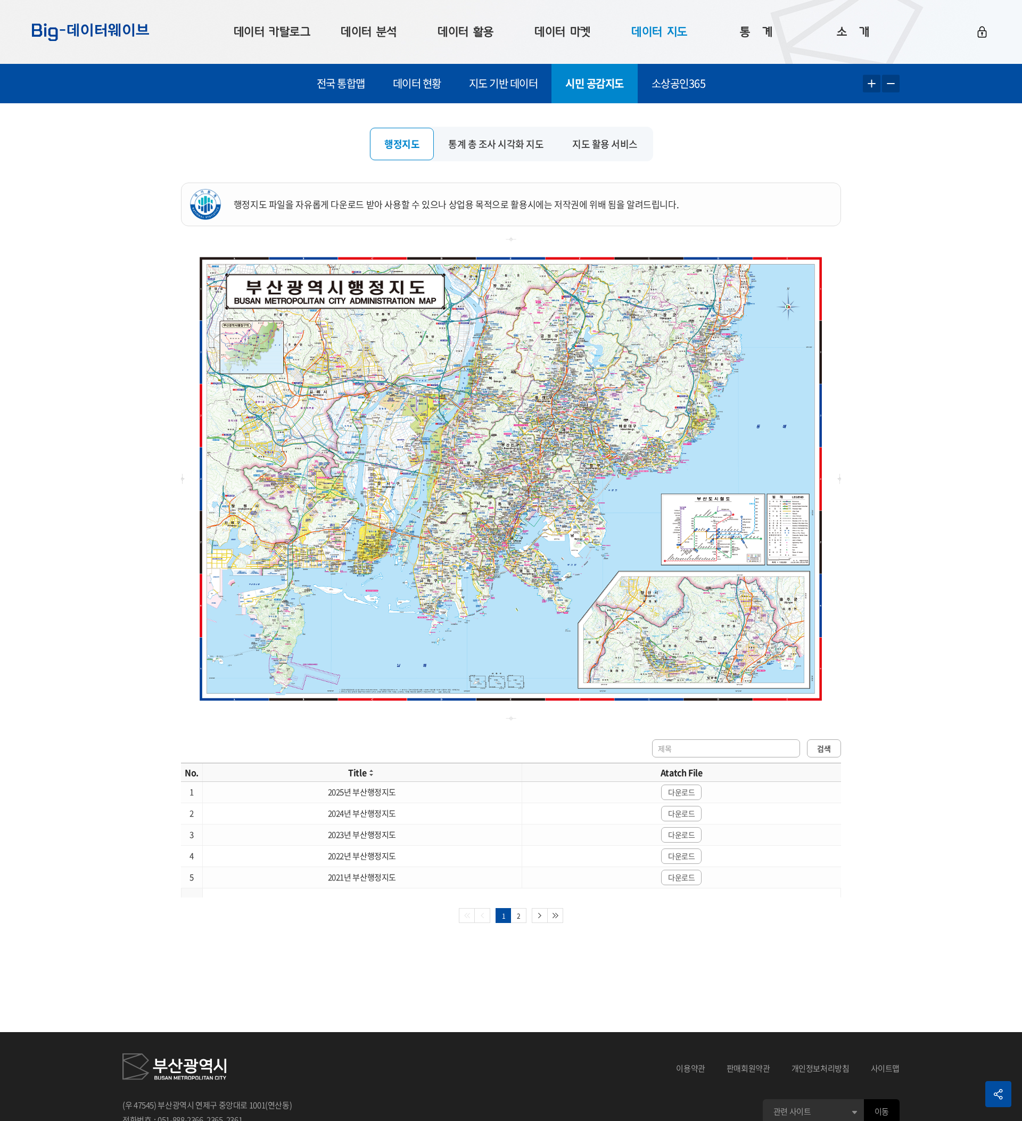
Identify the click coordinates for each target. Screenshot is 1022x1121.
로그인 (982, 32)
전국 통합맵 (341, 83)
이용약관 (690, 1068)
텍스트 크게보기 (871, 84)
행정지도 (401, 144)
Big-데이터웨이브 (90, 32)
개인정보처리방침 (821, 1068)
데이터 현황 (417, 83)
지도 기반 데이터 (503, 83)
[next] (540, 915)
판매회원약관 (748, 1068)
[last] (555, 915)
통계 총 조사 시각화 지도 (495, 144)
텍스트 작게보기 (891, 84)
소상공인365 (679, 83)
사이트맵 (885, 1068)
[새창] (174, 1068)
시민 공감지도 (594, 83)
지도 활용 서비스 (605, 144)
